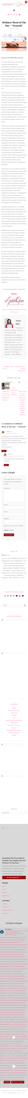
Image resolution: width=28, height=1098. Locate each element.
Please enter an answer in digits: (13, 526)
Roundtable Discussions (14, 730)
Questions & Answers (14, 725)
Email (6, 512)
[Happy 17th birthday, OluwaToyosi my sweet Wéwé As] (14, 1066)
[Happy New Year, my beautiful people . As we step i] (14, 1037)
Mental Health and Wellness (13, 720)
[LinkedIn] (19, 596)
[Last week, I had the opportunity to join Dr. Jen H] (14, 950)
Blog (14, 708)
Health (14, 715)
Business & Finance (14, 710)
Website (6, 519)
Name (6, 505)
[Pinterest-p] (14, 14)
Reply (4, 451)
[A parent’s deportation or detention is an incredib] (14, 1008)
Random (14, 728)
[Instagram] (11, 14)
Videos (14, 735)
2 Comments (12, 28)
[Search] (25, 605)
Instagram (11, 309)
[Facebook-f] (17, 14)
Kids (14, 718)
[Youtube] (19, 14)
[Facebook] (7, 596)
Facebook (18, 309)
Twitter (4, 309)
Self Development (14, 733)
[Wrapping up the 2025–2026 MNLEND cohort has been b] (14, 979)
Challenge (14, 713)
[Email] (23, 596)
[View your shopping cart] (26, 2)
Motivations (14, 723)
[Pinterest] (13, 596)
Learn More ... (22, 578)
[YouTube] (17, 596)
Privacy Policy (21, 1093)
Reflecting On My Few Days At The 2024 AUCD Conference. (5, 396)
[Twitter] (8, 14)
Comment (7, 488)
